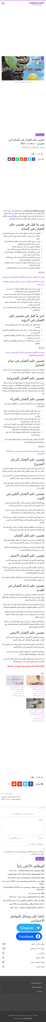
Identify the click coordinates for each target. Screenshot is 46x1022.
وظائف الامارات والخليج (37, 948)
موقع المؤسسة (12, 216)
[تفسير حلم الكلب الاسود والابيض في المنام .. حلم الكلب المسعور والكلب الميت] (35, 703)
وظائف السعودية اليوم (37, 962)
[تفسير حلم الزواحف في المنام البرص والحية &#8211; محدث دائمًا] (35, 680)
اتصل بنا (38, 991)
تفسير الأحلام (40, 135)
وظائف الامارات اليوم (38, 944)
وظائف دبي (41, 953)
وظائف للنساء (40, 967)
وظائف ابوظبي (39, 957)
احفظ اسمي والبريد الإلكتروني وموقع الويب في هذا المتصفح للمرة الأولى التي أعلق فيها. (24, 853)
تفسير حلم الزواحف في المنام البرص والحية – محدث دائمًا (36, 689)
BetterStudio (28, 1018)
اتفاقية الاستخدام (36, 987)
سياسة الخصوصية (36, 983)
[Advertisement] (23, 31)
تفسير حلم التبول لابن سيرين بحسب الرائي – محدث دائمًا (16, 689)
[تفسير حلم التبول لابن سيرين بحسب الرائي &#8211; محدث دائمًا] (15, 680)
